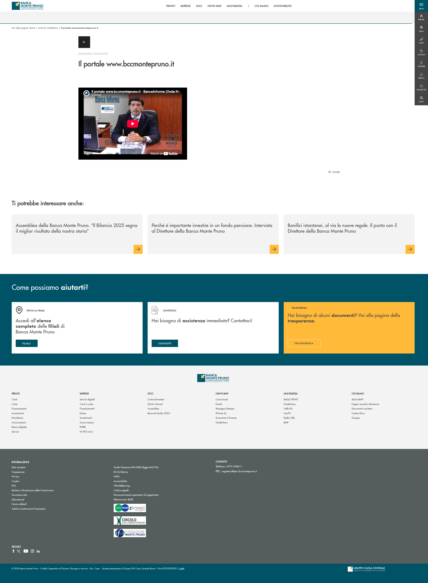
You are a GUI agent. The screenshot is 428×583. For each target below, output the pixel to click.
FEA (14, 485)
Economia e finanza (226, 417)
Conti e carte (86, 404)
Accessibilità (120, 481)
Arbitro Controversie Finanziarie (41, 508)
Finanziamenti (19, 408)
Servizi (15, 431)
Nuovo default (19, 504)
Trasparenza (18, 472)
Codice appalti (134, 490)
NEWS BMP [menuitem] (215, 5)
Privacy (15, 476)
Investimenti (18, 413)
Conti (14, 399)
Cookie (15, 481)
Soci (150, 393)
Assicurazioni (19, 422)
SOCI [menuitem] (199, 5)
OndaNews (222, 422)
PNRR (83, 427)
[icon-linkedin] (38, 551)
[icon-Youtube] (25, 551)
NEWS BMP (222, 393)
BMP (286, 422)
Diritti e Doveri (155, 404)
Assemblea (153, 408)
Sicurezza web (19, 494)
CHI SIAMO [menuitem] (262, 5)
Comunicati (222, 399)
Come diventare (156, 399)
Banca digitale (19, 427)
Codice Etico (358, 413)
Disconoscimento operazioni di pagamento (136, 494)
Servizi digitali (87, 399)
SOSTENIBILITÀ (283, 5)
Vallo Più (288, 408)
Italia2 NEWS (291, 399)
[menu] (229, 6)
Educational (18, 499)
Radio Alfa (289, 417)
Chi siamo (358, 393)
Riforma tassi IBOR (136, 499)
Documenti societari (362, 408)
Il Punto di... (222, 413)
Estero (83, 413)
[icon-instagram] (32, 551)
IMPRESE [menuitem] (186, 5)
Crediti (181, 568)
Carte (14, 404)
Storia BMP (357, 399)
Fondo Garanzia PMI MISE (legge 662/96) (149, 467)
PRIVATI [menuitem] (170, 5)
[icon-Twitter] (19, 551)
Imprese (84, 393)
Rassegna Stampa (225, 408)
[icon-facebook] (13, 551)
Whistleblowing (122, 485)
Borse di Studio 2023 (159, 413)
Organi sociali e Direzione (365, 404)
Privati (16, 393)
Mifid (116, 476)
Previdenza (17, 417)
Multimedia (291, 393)
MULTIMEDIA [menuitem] (235, 5)
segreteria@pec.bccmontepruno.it (239, 471)
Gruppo (356, 417)
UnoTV (287, 413)
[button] (421, 6)
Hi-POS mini (86, 431)
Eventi (219, 404)
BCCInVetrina (121, 472)
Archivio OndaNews (48, 27)
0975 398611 (234, 466)
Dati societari (19, 467)
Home (32, 27)
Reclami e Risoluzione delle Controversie (33, 490)
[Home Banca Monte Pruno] (27, 6)
